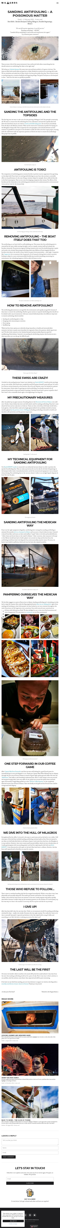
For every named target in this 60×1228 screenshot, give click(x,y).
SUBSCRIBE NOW (30, 618)
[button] (30, 604)
